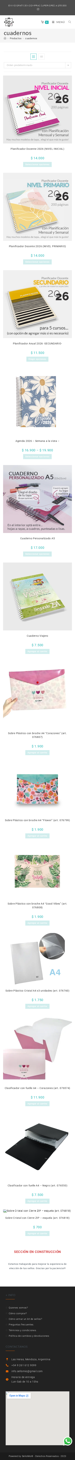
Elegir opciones (37, 359)
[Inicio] (5, 38)
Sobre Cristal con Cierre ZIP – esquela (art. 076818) (37, 1217)
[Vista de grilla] (33, 57)
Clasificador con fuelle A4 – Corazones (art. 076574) (37, 1088)
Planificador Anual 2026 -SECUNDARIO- (37, 343)
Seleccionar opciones (37, 164)
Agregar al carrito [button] (37, 651)
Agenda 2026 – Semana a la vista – (37, 441)
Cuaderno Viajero (37, 635)
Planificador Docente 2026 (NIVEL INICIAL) (37, 148)
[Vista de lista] (41, 57)
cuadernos (31, 38)
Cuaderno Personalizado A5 (37, 538)
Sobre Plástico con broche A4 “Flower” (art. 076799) (37, 820)
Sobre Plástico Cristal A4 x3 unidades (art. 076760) (37, 990)
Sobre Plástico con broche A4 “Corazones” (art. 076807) (37, 735)
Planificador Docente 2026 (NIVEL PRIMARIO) (37, 246)
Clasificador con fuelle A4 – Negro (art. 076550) (38, 1185)
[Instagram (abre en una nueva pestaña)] (37, 9)
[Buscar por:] (68, 22)
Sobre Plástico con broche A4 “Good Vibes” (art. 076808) (37, 905)
